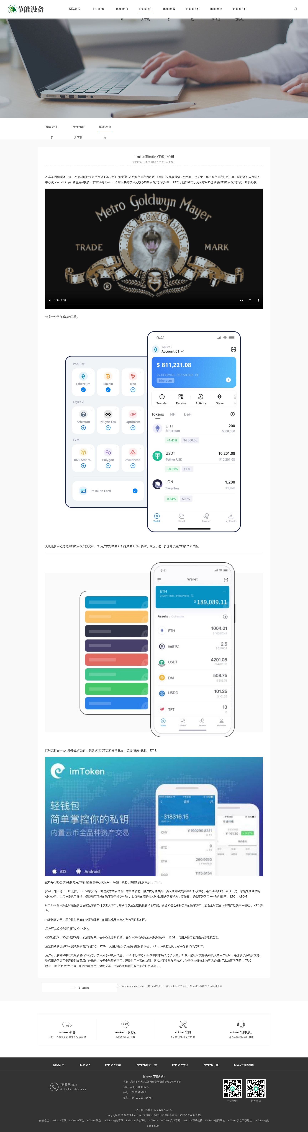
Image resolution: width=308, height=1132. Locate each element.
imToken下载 (76, 1120)
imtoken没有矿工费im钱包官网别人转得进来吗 (196, 986)
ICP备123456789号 (190, 1115)
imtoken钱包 (169, 10)
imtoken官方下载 (145, 10)
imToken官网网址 (215, 1120)
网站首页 (75, 8)
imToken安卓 (51, 128)
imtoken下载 (192, 10)
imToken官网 (59, 1120)
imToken (98, 8)
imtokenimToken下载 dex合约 (143, 986)
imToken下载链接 (192, 1120)
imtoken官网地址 (216, 10)
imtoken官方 (105, 128)
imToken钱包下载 (136, 1120)
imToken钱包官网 (113, 1120)
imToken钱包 (94, 1120)
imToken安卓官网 (170, 1120)
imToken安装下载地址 (240, 1120)
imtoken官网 (121, 10)
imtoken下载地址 (239, 10)
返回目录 (84, 987)
